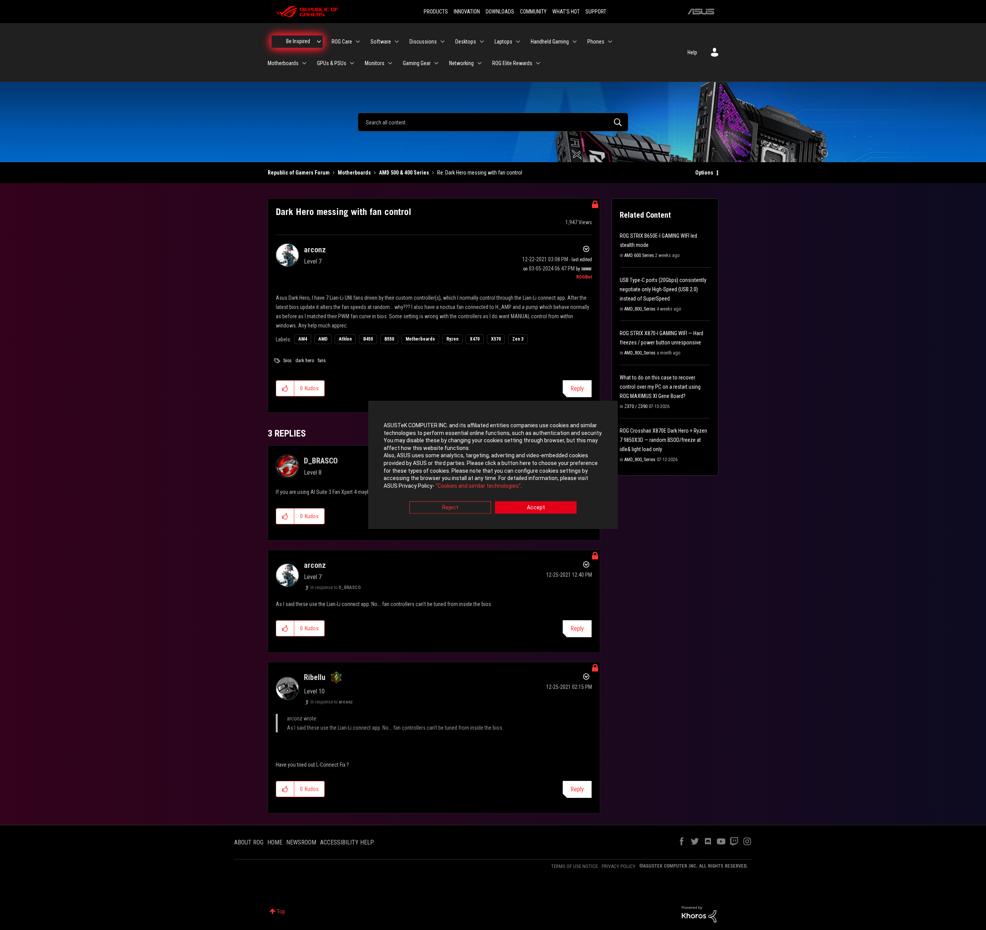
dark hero (304, 360)
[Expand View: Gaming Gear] (436, 63)
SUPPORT (595, 11)
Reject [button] (450, 508)
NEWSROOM (301, 842)
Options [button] (704, 173)
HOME (274, 842)
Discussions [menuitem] (423, 42)
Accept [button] (536, 508)
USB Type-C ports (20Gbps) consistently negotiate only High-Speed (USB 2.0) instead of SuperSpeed (663, 289)
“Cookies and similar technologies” (478, 486)
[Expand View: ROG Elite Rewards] (538, 63)
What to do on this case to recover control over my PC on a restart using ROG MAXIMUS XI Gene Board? (660, 386)
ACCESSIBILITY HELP (347, 842)
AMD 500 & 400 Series (404, 173)
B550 (389, 339)
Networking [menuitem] (461, 63)
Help (692, 52)
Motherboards (354, 173)
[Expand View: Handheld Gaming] (575, 41)
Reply (577, 388)
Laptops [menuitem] (503, 42)
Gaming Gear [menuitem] (417, 63)
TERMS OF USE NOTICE (574, 866)
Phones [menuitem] (595, 42)
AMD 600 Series (639, 255)
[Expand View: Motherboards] (304, 63)
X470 (475, 339)
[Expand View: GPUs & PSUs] (352, 63)
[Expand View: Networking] (479, 63)
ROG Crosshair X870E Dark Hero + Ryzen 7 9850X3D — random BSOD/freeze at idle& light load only (663, 440)
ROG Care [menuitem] (342, 42)
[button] (285, 388)
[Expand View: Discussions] (442, 41)
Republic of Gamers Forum (299, 173)
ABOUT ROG (248, 842)
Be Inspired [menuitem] (298, 41)
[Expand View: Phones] (610, 41)
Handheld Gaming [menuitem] (550, 42)
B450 (368, 339)
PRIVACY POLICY (619, 866)
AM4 (302, 339)
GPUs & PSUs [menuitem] (331, 63)
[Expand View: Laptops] (518, 41)
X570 (496, 339)
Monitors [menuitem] (374, 63)
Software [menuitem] (381, 42)
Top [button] (281, 911)
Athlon (345, 339)
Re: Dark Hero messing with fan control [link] (479, 173)
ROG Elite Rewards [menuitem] (512, 63)
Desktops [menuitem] (465, 42)
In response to (335, 587)
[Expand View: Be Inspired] (319, 42)
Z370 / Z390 (635, 406)
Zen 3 (517, 339)
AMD (323, 339)
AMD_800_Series (640, 309)
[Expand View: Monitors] (390, 63)
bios (287, 360)
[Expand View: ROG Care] (358, 41)
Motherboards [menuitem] (283, 63)
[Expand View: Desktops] (482, 41)
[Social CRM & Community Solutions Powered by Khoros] (699, 914)
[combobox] (493, 122)
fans (322, 360)
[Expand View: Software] (397, 41)
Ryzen (452, 339)
